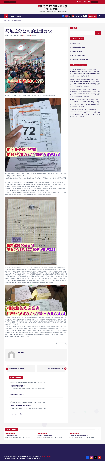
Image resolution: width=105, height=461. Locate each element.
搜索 (74, 28)
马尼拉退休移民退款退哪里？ (78, 47)
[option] (20, 436)
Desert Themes (46, 456)
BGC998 (9, 35)
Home (12, 16)
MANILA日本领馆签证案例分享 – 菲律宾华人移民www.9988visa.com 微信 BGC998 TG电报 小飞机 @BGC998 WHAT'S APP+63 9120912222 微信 (84, 82)
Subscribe (92, 16)
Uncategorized (17, 35)
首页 (5, 20)
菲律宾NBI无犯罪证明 (78, 106)
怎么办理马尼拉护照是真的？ (78, 55)
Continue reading (16, 394)
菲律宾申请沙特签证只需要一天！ (81, 76)
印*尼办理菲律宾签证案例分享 (80, 86)
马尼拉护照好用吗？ (75, 43)
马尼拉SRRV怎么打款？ (76, 51)
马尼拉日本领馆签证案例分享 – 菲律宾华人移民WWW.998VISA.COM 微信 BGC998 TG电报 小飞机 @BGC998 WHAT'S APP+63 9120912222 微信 (85, 72)
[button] (96, 430)
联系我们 (19, 16)
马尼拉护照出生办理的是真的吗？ (79, 59)
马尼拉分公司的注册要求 (14, 20)
